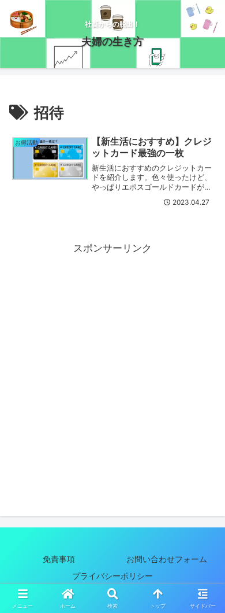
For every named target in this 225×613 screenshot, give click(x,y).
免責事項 (59, 559)
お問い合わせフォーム (166, 559)
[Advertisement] (112, 370)
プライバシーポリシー (120, 576)
